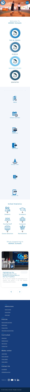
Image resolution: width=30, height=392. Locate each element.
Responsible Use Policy (7, 322)
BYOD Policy (4, 325)
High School (4, 343)
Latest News (4, 353)
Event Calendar (5, 356)
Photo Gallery (5, 359)
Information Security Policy (8, 330)
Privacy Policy (5, 328)
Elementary (4, 338)
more (24, 285)
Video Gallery (5, 362)
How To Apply (8, 309)
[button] (19, 291)
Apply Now (7, 315)
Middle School (5, 341)
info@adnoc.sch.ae (6, 372)
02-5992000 (4, 369)
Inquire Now (7, 312)
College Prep (4, 346)
